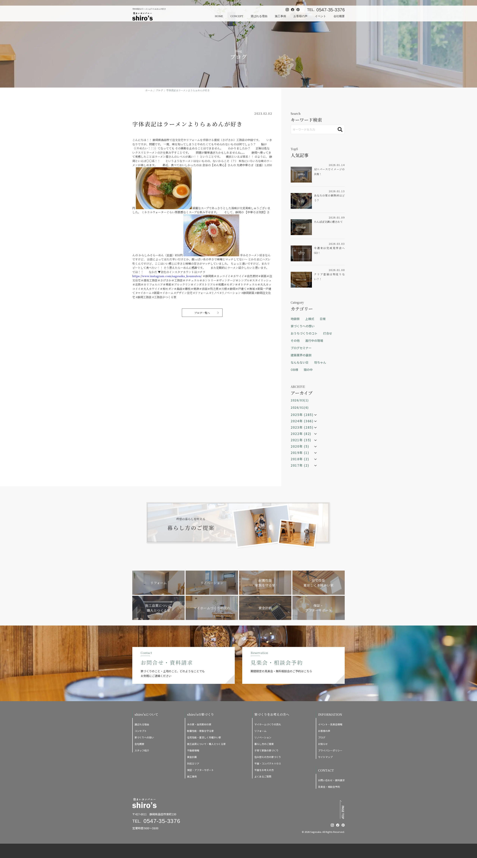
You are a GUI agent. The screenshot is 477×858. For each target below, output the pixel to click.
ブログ (321, 737)
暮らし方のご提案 (264, 744)
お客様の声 (300, 16)
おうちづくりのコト (304, 333)
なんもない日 (300, 362)
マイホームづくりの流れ (267, 724)
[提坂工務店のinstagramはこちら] (332, 825)
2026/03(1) (300, 400)
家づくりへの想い (303, 326)
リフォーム (260, 731)
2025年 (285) (302, 414)
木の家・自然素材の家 (199, 724)
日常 (323, 318)
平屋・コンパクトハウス (267, 763)
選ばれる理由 (259, 16)
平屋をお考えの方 (264, 770)
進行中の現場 (314, 340)
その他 (295, 340)
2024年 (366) (302, 421)
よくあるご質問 (262, 776)
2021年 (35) (301, 440)
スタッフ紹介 (142, 750)
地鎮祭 (295, 318)
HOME (219, 16)
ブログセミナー (301, 348)
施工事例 (280, 16)
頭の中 (308, 369)
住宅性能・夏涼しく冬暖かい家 (204, 737)
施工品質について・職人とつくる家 (206, 744)
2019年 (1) (300, 452)
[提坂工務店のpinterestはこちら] (343, 825)
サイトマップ (325, 757)
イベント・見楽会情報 (330, 724)
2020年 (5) (300, 446)
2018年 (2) (300, 459)
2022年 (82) (301, 433)
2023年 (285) (302, 427)
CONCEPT (236, 16)
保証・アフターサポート (200, 770)
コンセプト (141, 731)
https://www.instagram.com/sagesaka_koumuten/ (167, 276)
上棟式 (309, 318)
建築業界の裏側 (301, 355)
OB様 (294, 369)
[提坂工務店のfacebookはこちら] (337, 825)
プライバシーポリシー (330, 750)
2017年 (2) (300, 465)
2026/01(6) (300, 407)
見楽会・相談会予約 (329, 787)
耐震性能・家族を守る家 (200, 731)
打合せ (327, 333)
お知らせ (323, 744)
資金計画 (192, 757)
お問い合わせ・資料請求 (331, 780)
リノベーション (262, 737)
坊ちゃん (320, 362)
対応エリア (193, 763)
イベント (320, 16)
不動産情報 (193, 750)
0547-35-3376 (330, 9)
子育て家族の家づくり (266, 750)
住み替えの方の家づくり (267, 757)
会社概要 (339, 16)
